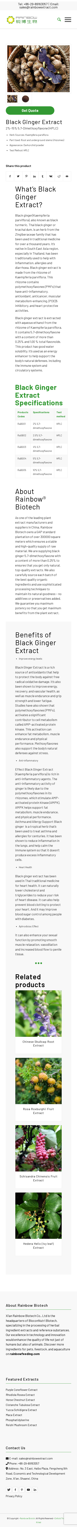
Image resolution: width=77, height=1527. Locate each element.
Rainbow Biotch (27, 1518)
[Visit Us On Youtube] (28, 1491)
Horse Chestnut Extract (20, 1399)
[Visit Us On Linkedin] (35, 1491)
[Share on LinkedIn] (34, 176)
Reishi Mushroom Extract (21, 1425)
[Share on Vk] (51, 176)
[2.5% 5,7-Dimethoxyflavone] (25, 98)
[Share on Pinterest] (26, 176)
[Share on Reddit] (59, 176)
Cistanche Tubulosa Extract (23, 1404)
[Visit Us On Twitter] (9, 1491)
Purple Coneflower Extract (22, 1389)
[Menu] (66, 19)
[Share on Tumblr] (43, 176)
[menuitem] (57, 19)
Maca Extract (14, 1415)
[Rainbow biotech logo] (32, 19)
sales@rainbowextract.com (38, 7)
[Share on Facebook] (10, 176)
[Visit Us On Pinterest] (22, 1491)
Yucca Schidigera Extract (21, 1410)
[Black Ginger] (38, 69)
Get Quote (30, 110)
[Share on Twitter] (18, 176)
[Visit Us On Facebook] (15, 1491)
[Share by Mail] (67, 176)
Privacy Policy (14, 1496)
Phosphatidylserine (17, 1420)
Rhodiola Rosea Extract (20, 1394)
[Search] (57, 19)
